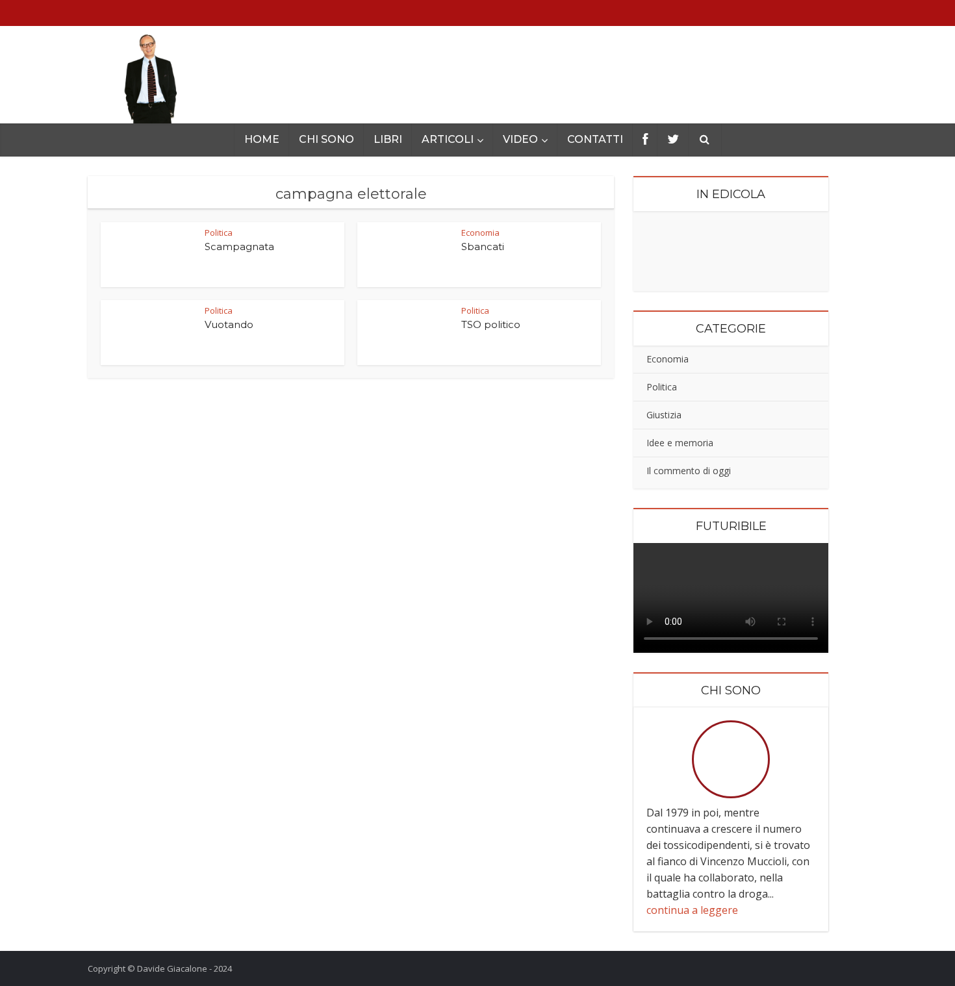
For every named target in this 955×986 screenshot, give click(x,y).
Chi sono (326, 139)
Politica (219, 232)
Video (520, 139)
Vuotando (229, 324)
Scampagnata (239, 246)
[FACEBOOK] (645, 140)
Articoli (448, 139)
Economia (667, 359)
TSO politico (490, 324)
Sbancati (482, 246)
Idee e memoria (679, 442)
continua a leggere (692, 910)
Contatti (595, 139)
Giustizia (663, 415)
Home (261, 139)
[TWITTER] (673, 140)
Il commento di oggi (688, 470)
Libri (388, 139)
